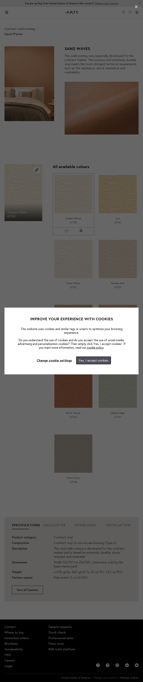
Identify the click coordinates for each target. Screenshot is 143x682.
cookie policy (95, 347)
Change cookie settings (54, 360)
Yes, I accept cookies (94, 360)
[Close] (136, 6)
